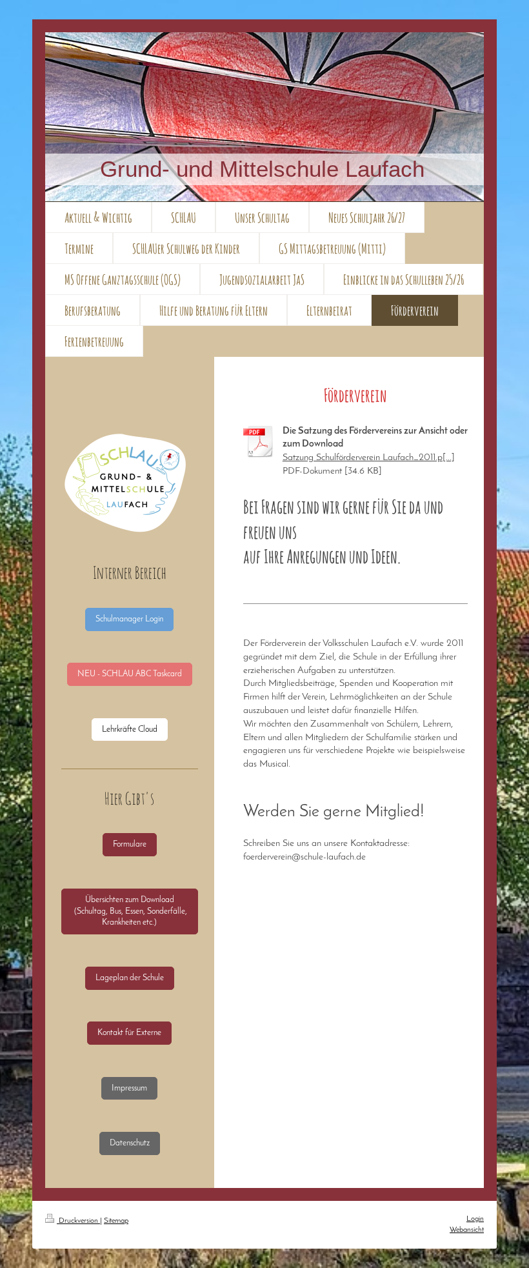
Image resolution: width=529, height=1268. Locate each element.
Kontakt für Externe (129, 1033)
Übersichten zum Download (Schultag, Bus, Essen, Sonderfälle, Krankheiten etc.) (129, 911)
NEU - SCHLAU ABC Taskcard (129, 674)
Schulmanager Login (129, 619)
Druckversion (78, 1221)
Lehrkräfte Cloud (129, 729)
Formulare (129, 844)
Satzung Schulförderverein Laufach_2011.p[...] (369, 457)
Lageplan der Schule (129, 978)
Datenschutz (130, 1143)
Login (475, 1219)
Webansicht (467, 1230)
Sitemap (116, 1221)
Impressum (129, 1088)
